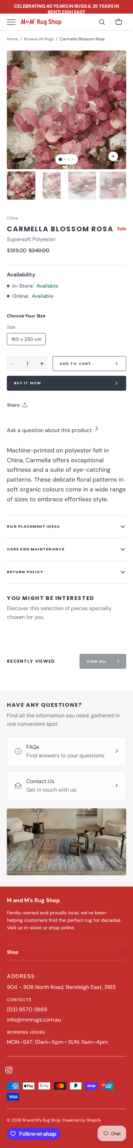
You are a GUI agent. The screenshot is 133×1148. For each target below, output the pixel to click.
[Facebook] (30, 422)
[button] (101, 22)
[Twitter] (17, 422)
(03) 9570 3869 (27, 1009)
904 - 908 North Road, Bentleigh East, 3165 (61, 987)
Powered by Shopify (81, 1120)
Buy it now (27, 383)
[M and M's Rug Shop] (40, 22)
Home (12, 39)
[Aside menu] (13, 22)
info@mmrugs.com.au (34, 1019)
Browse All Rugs (39, 39)
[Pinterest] (43, 422)
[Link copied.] (56, 422)
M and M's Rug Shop (42, 1120)
